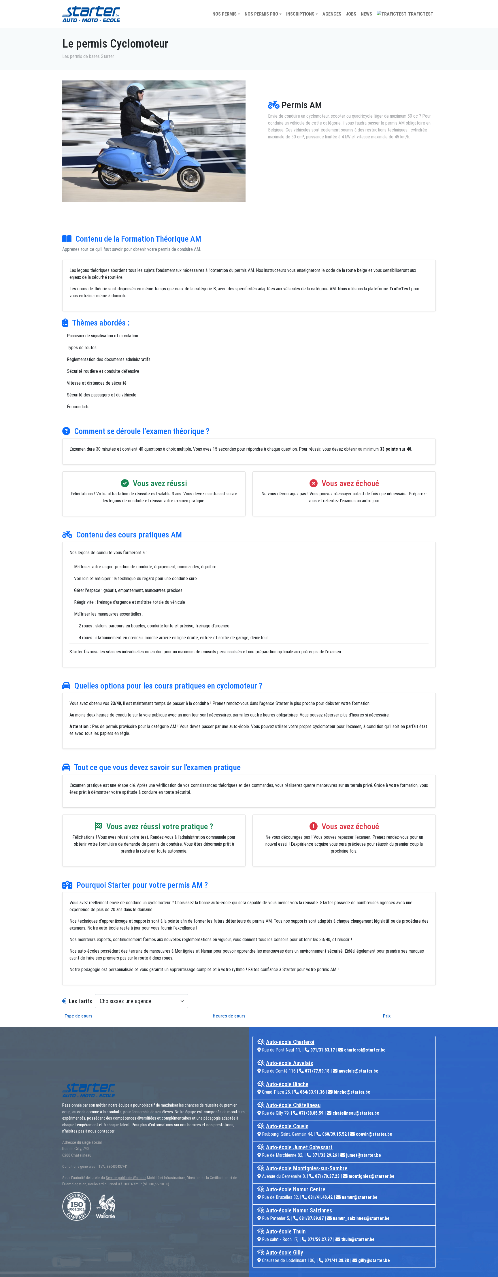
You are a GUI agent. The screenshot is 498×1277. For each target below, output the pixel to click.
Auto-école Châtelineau (293, 1105)
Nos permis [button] (224, 14)
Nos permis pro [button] (261, 14)
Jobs (351, 14)
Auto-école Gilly (284, 1252)
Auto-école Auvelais (289, 1063)
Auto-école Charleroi (290, 1042)
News (366, 14)
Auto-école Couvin (287, 1126)
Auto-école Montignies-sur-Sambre (307, 1168)
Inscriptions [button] (300, 14)
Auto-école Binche (287, 1084)
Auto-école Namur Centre (295, 1189)
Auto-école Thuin (285, 1231)
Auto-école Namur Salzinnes (299, 1210)
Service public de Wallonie (126, 1178)
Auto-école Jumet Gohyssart (299, 1147)
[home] (91, 14)
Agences (331, 14)
